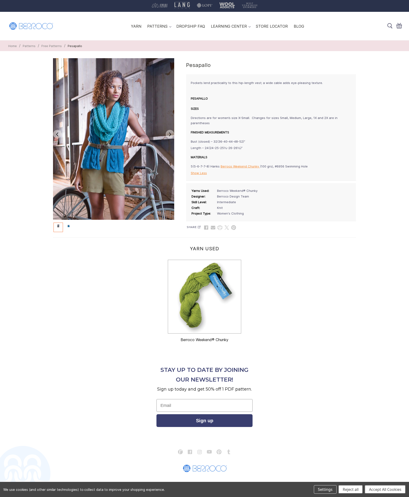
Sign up (204, 420)
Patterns (29, 46)
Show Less (199, 173)
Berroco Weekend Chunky (240, 166)
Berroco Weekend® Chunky (204, 339)
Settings (325, 489)
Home (12, 46)
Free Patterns (51, 46)
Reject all (351, 489)
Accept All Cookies (385, 489)
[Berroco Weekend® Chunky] (204, 296)
